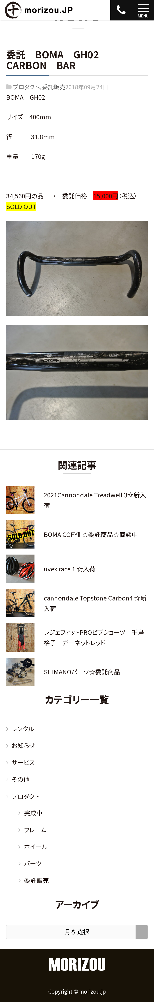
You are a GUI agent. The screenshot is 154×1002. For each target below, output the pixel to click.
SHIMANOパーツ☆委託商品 (82, 671)
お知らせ (23, 745)
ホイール (36, 846)
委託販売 (53, 87)
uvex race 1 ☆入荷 (69, 568)
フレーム (35, 829)
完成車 (33, 812)
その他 (20, 779)
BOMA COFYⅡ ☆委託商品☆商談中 (91, 534)
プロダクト (26, 87)
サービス (23, 762)
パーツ (33, 863)
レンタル (23, 728)
